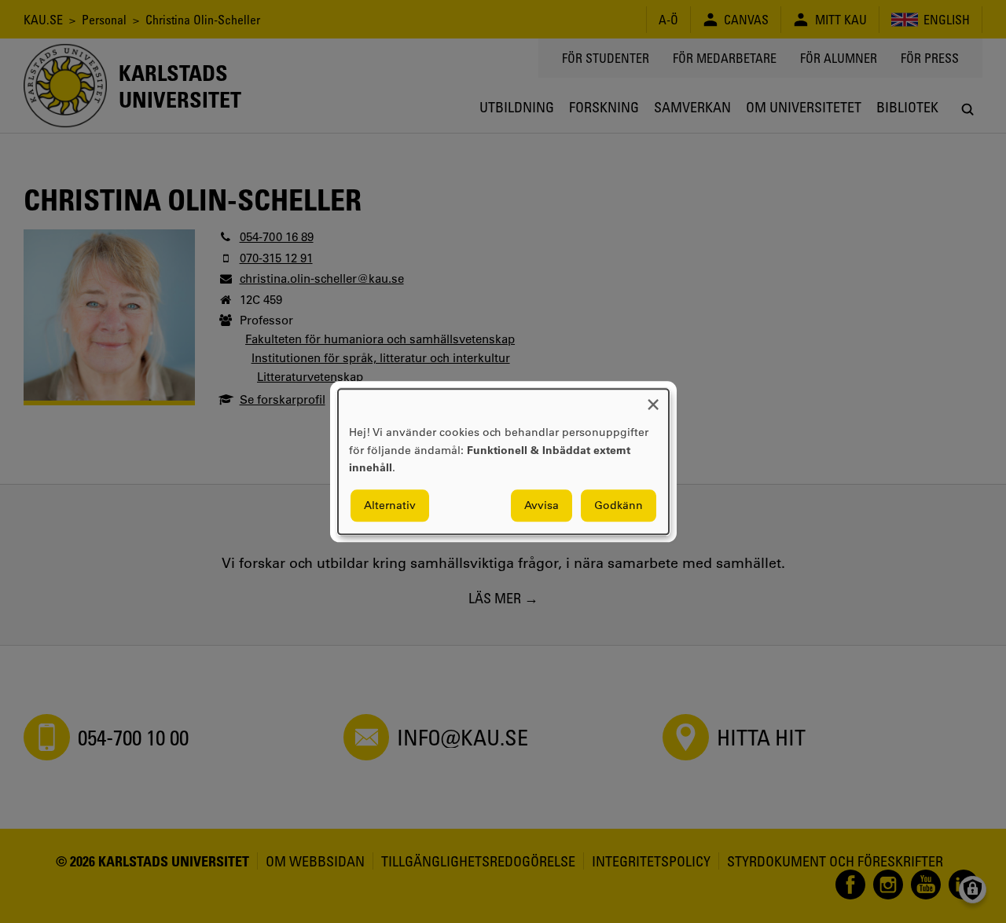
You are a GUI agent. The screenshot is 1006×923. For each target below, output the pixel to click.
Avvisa (541, 505)
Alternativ (390, 505)
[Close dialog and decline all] (653, 398)
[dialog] (503, 461)
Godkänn (618, 505)
